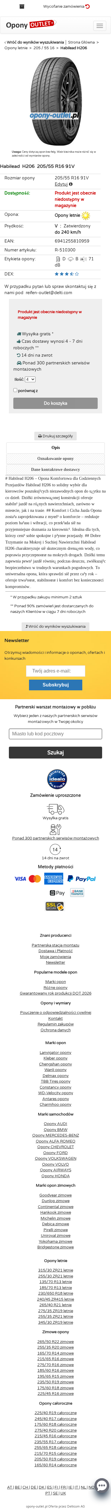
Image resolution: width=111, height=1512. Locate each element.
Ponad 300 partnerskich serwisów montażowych (55, 838)
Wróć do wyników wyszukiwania (35, 42)
